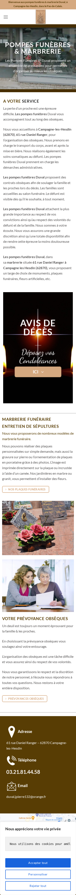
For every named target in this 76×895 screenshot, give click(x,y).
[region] (38, 858)
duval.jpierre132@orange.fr (26, 796)
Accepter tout (38, 863)
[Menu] (5, 17)
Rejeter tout (38, 886)
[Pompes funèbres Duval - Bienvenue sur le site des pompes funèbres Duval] (40, 16)
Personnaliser (38, 874)
